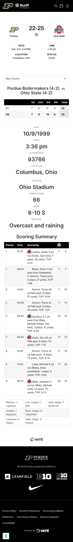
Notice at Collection (49, 517)
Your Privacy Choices (27, 517)
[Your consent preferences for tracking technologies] (6, 536)
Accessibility (8, 523)
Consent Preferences (29, 511)
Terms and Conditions (53, 511)
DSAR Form (8, 517)
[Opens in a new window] (18, 476)
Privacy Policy (9, 511)
